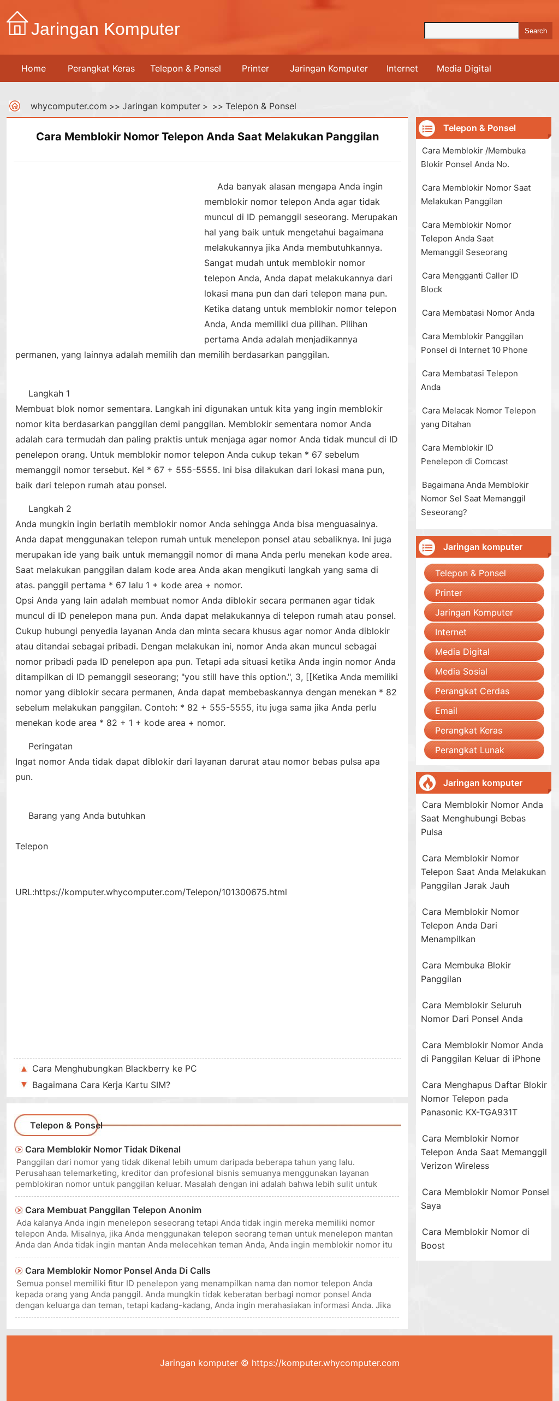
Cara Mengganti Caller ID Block (470, 282)
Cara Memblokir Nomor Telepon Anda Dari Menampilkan (470, 925)
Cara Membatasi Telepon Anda (469, 380)
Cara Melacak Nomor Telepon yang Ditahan (478, 417)
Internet (402, 68)
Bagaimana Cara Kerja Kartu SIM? (101, 1084)
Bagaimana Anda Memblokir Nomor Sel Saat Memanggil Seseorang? (475, 498)
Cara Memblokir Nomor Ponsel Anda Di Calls (118, 1270)
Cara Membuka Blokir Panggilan (466, 972)
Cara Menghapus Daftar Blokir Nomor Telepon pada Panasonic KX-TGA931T (484, 1098)
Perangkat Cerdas (472, 690)
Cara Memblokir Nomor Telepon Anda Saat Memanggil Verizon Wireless (484, 1152)
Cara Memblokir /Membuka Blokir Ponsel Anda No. (473, 157)
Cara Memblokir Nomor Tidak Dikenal (103, 1149)
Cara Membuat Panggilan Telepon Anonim (113, 1209)
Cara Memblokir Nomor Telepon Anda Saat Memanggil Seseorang (466, 238)
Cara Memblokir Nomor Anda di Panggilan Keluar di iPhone (482, 1051)
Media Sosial (461, 671)
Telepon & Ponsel (185, 68)
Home (33, 68)
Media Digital (464, 68)
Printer (255, 68)
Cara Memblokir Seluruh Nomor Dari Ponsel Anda (472, 1012)
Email (446, 710)
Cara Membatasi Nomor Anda (478, 313)
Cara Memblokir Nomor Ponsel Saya (485, 1198)
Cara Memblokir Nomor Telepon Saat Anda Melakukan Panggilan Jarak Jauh (483, 872)
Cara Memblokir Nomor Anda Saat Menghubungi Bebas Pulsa (482, 818)
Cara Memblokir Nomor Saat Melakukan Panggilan (476, 194)
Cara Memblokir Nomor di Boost (475, 1238)
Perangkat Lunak (469, 749)
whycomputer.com (69, 106)
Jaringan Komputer (329, 68)
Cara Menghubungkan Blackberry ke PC (114, 1068)
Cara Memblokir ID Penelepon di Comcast (464, 454)
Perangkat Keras (101, 68)
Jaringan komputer (161, 106)
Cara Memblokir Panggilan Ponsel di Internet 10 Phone (474, 343)
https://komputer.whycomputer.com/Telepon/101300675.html (160, 891)
